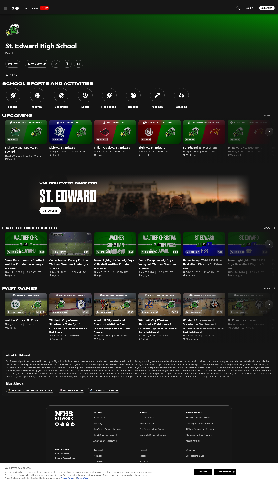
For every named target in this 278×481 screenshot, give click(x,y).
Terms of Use (82, 478)
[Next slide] (269, 132)
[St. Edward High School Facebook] (78, 64)
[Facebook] (57, 424)
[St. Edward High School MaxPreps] (67, 64)
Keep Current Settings (225, 471)
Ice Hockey (98, 461)
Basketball (98, 450)
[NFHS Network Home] (15, 8)
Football (143, 450)
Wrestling (190, 450)
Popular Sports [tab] (62, 449)
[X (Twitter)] (62, 424)
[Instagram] (67, 424)
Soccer (143, 455)
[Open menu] (5, 8)
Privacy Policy (67, 478)
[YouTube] (73, 424)
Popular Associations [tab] (65, 458)
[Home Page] (6, 75)
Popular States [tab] (62, 454)
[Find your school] (238, 8)
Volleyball (97, 455)
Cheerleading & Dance (196, 455)
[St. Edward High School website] (55, 64)
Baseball (144, 461)
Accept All (203, 471)
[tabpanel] (158, 455)
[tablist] (69, 453)
